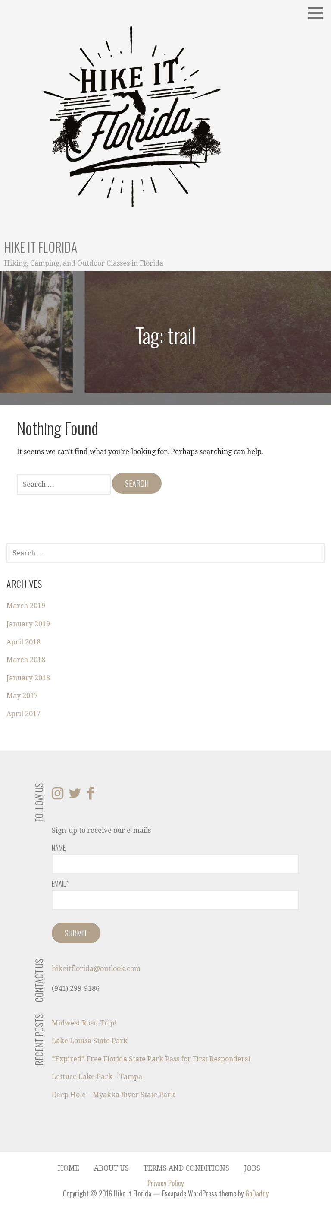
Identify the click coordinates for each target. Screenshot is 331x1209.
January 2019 (28, 624)
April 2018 (23, 642)
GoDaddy (257, 1193)
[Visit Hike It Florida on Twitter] (75, 796)
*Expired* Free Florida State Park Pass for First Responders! (151, 1059)
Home (68, 1168)
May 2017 (22, 696)
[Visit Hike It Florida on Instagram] (57, 796)
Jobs (252, 1168)
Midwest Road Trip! (84, 1023)
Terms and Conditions (186, 1168)
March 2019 (25, 606)
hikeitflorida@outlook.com (96, 969)
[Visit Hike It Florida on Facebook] (90, 796)
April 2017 (23, 714)
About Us (111, 1168)
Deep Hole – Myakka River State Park (113, 1095)
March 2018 (25, 660)
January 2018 (28, 678)
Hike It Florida (40, 247)
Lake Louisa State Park (90, 1041)
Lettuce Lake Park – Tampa (97, 1077)
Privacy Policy (165, 1183)
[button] (318, 13)
